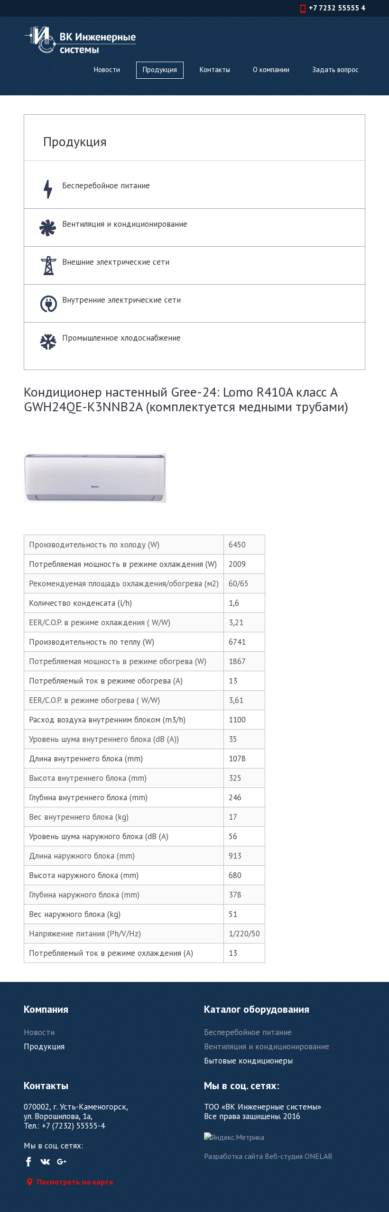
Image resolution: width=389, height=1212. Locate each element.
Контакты (215, 69)
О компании (271, 69)
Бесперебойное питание (106, 185)
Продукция (160, 69)
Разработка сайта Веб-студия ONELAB (268, 1156)
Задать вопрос (335, 69)
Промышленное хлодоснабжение (121, 338)
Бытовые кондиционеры (248, 1060)
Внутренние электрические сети (121, 300)
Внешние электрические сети (115, 262)
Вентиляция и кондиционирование (124, 224)
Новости (107, 69)
